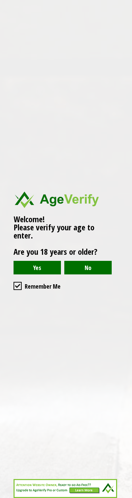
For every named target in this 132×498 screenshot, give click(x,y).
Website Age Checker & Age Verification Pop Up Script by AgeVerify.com (123, 496)
